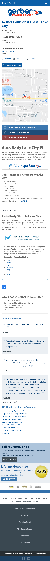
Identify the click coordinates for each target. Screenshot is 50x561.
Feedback (32, 59)
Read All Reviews (9, 211)
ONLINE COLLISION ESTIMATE (19, 133)
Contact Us (7, 59)
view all (4, 433)
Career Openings (13, 65)
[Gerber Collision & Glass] (25, 12)
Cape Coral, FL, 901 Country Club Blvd (13, 422)
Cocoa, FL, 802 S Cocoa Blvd (10, 428)
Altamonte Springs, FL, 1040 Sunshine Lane (15, 411)
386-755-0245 (22, 201)
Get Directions (19, 59)
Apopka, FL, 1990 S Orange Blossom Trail (14, 414)
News (20, 499)
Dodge (9, 263)
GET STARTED (9, 459)
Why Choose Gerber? (25, 529)
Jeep (8, 270)
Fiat (8, 265)
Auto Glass (25, 515)
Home (5, 499)
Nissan (9, 274)
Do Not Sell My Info (25, 548)
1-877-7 (10, 3)
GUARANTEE (9, 479)
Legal (45, 499)
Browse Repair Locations (25, 509)
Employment (25, 542)
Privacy (39, 499)
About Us (12, 499)
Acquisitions (16, 501)
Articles (26, 499)
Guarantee (27, 501)
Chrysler (10, 261)
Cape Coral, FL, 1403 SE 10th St (11, 419)
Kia (8, 272)
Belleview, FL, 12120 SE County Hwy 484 (14, 416)
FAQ (32, 499)
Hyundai (10, 267)
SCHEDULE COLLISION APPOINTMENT (22, 128)
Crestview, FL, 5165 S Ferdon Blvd (12, 430)
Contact (35, 501)
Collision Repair (25, 522)
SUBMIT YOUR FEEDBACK (18, 138)
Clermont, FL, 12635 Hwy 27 (11, 425)
